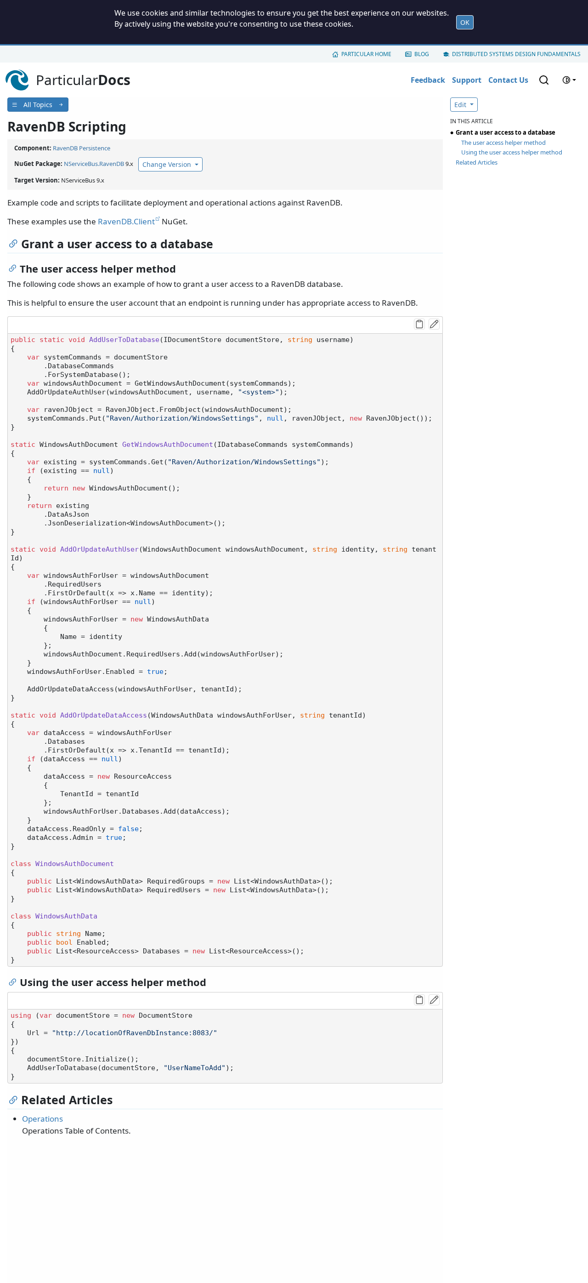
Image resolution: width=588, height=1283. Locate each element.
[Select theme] (569, 80)
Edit (461, 104)
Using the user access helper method (511, 152)
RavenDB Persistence (81, 148)
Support (466, 80)
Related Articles (477, 162)
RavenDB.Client (126, 221)
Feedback (428, 80)
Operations (42, 1118)
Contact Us (508, 80)
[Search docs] (544, 80)
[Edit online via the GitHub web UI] (434, 324)
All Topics (38, 104)
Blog (421, 54)
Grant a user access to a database (505, 132)
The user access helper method (503, 142)
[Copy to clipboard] (419, 324)
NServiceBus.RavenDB (94, 164)
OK (464, 22)
